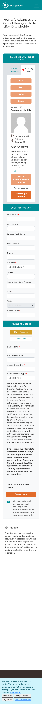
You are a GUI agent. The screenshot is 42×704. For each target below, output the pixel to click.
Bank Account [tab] (21, 332)
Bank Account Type (17, 374)
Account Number (16, 365)
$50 (21, 81)
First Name (13, 215)
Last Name (13, 224)
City (9, 291)
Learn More (15, 692)
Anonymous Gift (21, 188)
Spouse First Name (16, 234)
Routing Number (15, 355)
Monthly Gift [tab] (29, 70)
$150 (21, 87)
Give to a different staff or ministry (21, 179)
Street (10, 272)
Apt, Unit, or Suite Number (19, 282)
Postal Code (13, 311)
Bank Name (13, 347)
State (9, 301)
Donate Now (21, 494)
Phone (10, 253)
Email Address (14, 243)
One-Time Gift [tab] (14, 70)
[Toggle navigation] (36, 5)
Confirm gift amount (21, 195)
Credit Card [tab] (21, 339)
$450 (21, 94)
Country (11, 263)
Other (21, 101)
